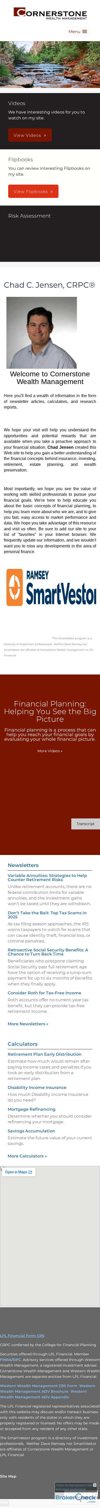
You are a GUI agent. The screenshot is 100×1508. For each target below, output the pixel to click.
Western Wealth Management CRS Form (38, 1385)
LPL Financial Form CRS (22, 1335)
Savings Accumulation (31, 1131)
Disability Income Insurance (37, 1087)
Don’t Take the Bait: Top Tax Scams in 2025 (47, 914)
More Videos (50, 751)
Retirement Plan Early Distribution (45, 1054)
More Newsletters (28, 1023)
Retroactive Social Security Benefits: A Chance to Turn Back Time (48, 952)
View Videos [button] (27, 135)
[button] (78, 31)
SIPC (17, 1359)
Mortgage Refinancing (31, 1109)
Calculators (22, 1044)
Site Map (8, 1476)
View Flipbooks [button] (31, 191)
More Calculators (27, 1156)
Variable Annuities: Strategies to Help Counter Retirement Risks (47, 877)
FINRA (5, 1359)
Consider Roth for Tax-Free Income (44, 993)
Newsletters (23, 865)
